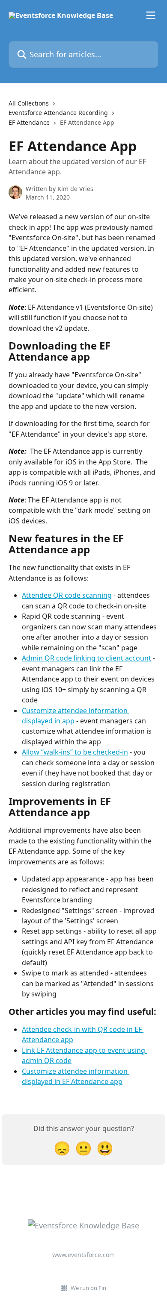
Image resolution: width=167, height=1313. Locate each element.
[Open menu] (150, 15)
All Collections (29, 103)
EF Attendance (29, 122)
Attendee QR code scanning (67, 595)
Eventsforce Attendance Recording (58, 113)
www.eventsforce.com (83, 1255)
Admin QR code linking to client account (86, 658)
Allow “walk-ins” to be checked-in (75, 752)
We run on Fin (88, 1288)
